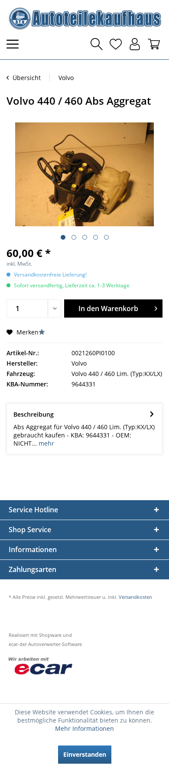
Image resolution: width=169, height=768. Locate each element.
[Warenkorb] (153, 44)
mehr (45, 443)
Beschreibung (33, 414)
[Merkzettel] (115, 44)
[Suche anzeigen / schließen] (96, 44)
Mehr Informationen (84, 728)
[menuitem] (15, 44)
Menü (15, 44)
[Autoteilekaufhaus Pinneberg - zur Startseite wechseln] (84, 18)
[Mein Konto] (134, 44)
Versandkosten (135, 597)
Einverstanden (84, 754)
